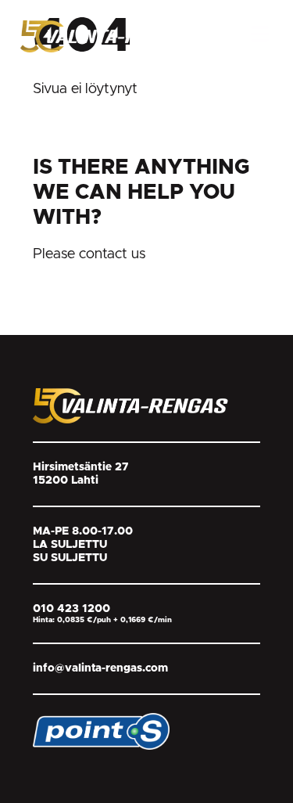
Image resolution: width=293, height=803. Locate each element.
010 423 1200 (71, 608)
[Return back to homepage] (108, 36)
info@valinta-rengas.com (100, 668)
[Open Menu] (260, 34)
